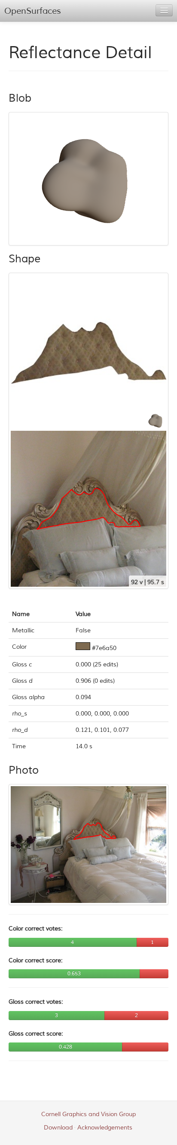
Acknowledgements (104, 1127)
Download (58, 1127)
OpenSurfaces (32, 11)
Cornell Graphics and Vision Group (88, 1114)
